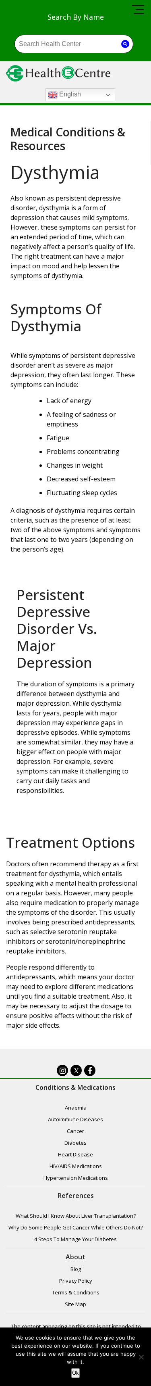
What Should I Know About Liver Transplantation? (76, 1215)
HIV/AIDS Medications (76, 1166)
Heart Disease (75, 1154)
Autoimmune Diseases (75, 1119)
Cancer (75, 1131)
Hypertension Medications (75, 1177)
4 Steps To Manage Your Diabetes (75, 1239)
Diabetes (75, 1142)
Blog (75, 1269)
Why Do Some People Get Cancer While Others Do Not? (75, 1227)
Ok (75, 1373)
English (69, 94)
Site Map (75, 1304)
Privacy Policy (75, 1280)
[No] (141, 1357)
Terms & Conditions (75, 1292)
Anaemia (76, 1107)
